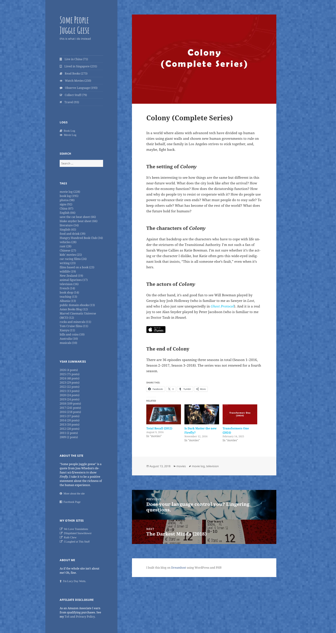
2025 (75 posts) (69, 374)
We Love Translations (75, 529)
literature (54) (69, 225)
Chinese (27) (68, 250)
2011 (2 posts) (69, 433)
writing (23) (68, 263)
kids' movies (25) (71, 255)
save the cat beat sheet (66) (78, 217)
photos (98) (67, 200)
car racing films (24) (73, 259)
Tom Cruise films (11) (74, 326)
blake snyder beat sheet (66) (78, 221)
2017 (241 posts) (70, 408)
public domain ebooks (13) (77, 305)
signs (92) (66, 204)
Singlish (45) (68, 229)
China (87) (66, 208)
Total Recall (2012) (159, 428)
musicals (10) (68, 343)
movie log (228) (70, 192)
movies (181, 466)
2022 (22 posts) (69, 387)
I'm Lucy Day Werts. (74, 581)
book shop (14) (69, 292)
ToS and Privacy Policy (80, 616)
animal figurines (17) (74, 280)
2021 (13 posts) (69, 391)
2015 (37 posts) (69, 416)
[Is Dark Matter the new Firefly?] (201, 414)
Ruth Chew (69, 537)
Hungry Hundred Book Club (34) (81, 238)
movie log (198, 466)
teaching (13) (68, 297)
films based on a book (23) (77, 267)
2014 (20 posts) (69, 420)
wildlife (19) (68, 271)
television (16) (69, 284)
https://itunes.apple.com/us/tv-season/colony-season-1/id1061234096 (156, 329)
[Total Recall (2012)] (163, 414)
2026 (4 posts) (69, 370)
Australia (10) (69, 339)
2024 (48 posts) (69, 378)
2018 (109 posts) (70, 403)
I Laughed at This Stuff (76, 541)
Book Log (68, 130)
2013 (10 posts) (69, 424)
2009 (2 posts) (69, 437)
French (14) (67, 288)
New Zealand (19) (71, 276)
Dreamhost (178, 568)
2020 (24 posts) (69, 395)
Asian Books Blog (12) (74, 309)
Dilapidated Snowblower (77, 533)
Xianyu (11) (67, 330)
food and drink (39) (72, 234)
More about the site (73, 493)
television (212, 466)
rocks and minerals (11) (75, 322)
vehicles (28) (68, 242)
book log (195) (69, 196)
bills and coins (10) (72, 334)
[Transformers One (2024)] (240, 414)
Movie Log (69, 134)
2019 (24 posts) (69, 399)
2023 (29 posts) (69, 382)
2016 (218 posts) (70, 412)
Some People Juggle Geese (74, 25)
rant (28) (65, 246)
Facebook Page (71, 501)
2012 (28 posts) (69, 429)
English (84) (67, 213)
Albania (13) (68, 301)
